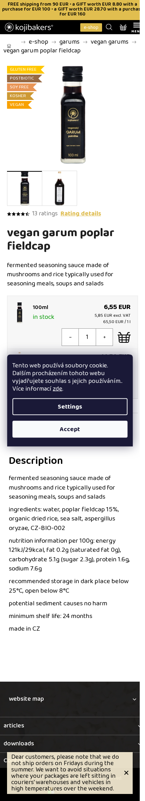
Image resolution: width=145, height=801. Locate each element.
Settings (70, 407)
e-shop (91, 27)
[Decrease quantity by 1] (70, 337)
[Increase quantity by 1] (104, 337)
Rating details (81, 213)
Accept (70, 429)
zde (57, 389)
